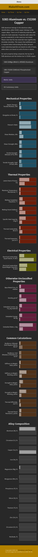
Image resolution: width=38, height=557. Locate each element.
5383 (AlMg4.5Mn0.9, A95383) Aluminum (18, 62)
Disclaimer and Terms (25, 550)
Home (3, 12)
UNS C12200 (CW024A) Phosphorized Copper (17, 71)
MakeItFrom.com (19, 6)
